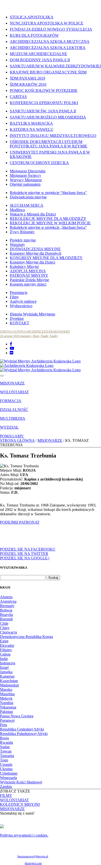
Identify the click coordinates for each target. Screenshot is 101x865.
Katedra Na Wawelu (31, 129)
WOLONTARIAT (14, 392)
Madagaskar (9, 685)
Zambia (6, 786)
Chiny (5, 628)
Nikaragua (8, 707)
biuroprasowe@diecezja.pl (32, 856)
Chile (4, 623)
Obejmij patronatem (25, 184)
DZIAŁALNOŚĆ (14, 410)
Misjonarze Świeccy (25, 175)
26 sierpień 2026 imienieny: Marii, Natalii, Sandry (29, 336)
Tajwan (6, 751)
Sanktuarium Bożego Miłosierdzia (48, 117)
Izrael (4, 667)
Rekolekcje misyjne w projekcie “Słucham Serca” (48, 193)
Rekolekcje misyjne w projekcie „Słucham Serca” (48, 227)
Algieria (6, 597)
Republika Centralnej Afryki (22, 729)
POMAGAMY (12, 436)
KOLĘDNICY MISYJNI (20, 804)
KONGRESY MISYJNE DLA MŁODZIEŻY (46, 258)
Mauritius (7, 694)
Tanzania (7, 756)
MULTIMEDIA (12, 418)
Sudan (5, 747)
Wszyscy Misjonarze (26, 180)
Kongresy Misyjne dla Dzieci (32, 262)
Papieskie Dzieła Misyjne (29, 280)
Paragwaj (7, 720)
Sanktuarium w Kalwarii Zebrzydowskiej (55, 66)
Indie (4, 659)
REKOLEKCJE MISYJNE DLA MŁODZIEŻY (48, 218)
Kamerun (7, 676)
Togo (4, 760)
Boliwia (6, 610)
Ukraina (6, 769)
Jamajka (6, 672)
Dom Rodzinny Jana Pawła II (40, 60)
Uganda (6, 764)
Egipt (4, 641)
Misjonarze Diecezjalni (27, 171)
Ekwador (7, 645)
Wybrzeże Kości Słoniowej (21, 782)
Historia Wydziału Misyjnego (32, 314)
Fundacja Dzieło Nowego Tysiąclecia (51, 29)
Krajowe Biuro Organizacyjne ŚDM (48, 72)
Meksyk (6, 698)
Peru (3, 725)
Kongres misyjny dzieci (28, 284)
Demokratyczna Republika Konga (26, 637)
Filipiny (6, 650)
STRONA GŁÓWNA (17, 440)
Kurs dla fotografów (34, 35)
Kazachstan (9, 681)
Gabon (5, 654)
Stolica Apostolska (31, 17)
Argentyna (8, 601)
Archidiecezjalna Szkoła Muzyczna (49, 41)
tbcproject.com (33, 863)
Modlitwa (17, 210)
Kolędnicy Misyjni (24, 266)
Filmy (14, 297)
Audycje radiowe (23, 301)
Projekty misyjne (23, 240)
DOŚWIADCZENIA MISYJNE (35, 249)
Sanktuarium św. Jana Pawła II (43, 111)
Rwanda (6, 742)
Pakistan (6, 711)
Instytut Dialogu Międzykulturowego (53, 135)
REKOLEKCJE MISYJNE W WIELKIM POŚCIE (50, 223)
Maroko (6, 689)
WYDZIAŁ (9, 427)
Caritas (18, 97)
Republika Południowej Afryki (24, 734)
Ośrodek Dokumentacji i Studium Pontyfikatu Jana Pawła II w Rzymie (48, 144)
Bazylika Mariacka (31, 123)
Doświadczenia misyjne (28, 197)
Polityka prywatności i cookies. (24, 835)
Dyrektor (17, 318)
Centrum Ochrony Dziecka (39, 163)
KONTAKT (19, 323)
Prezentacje (18, 292)
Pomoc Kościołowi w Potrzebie (43, 90)
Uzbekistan (8, 773)
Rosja (4, 738)
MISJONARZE (12, 383)
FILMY (6, 795)
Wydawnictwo (21, 306)
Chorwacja (8, 632)
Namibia (6, 703)
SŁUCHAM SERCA (26, 205)
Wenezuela (8, 778)
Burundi (6, 619)
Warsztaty (17, 244)
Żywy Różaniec (22, 232)
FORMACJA (10, 401)
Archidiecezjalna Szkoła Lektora (48, 48)
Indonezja (7, 663)
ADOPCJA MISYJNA (28, 271)
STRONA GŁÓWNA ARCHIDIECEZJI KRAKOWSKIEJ (35, 331)
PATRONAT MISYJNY (29, 275)
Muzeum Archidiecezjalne (38, 54)
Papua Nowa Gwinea (16, 716)
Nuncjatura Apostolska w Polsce (46, 23)
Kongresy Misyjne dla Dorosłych (35, 253)
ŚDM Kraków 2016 (28, 84)
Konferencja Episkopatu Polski (44, 103)
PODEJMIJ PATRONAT (19, 522)
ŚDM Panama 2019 (27, 78)
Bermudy (7, 606)
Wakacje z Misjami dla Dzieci (33, 214)
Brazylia (6, 615)
